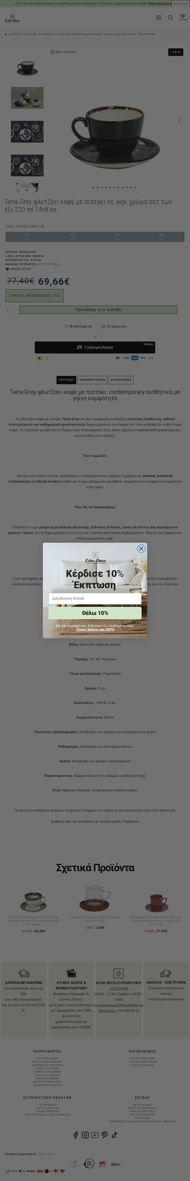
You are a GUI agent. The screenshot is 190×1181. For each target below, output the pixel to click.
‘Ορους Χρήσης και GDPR (95, 629)
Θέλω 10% (95, 613)
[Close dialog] (141, 549)
